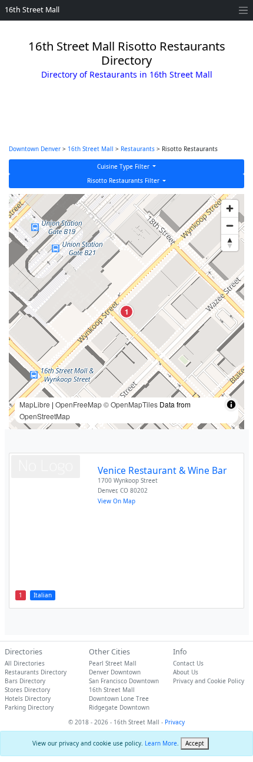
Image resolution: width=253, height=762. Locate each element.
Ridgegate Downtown (119, 707)
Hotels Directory (28, 698)
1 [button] (127, 311)
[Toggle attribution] (231, 404)
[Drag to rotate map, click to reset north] (229, 242)
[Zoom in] (229, 208)
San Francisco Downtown (124, 681)
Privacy (175, 722)
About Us (185, 672)
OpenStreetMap (44, 416)
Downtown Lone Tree (119, 698)
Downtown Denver (35, 149)
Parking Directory (29, 707)
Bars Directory (25, 681)
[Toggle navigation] (243, 10)
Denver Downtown (115, 672)
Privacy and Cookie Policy (208, 681)
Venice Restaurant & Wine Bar (162, 470)
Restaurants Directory (35, 672)
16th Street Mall (32, 10)
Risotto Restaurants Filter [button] (124, 180)
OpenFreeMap (78, 404)
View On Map (116, 501)
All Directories (25, 663)
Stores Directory (27, 690)
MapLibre (34, 404)
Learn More (161, 743)
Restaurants (138, 149)
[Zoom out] (229, 225)
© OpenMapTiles (131, 404)
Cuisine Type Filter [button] (124, 166)
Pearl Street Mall (113, 663)
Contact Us (188, 663)
